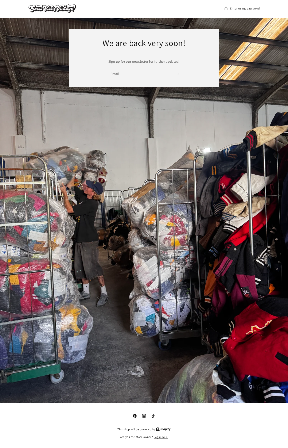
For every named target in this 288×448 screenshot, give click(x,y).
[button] (242, 8)
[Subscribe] (177, 74)
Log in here (161, 437)
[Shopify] (163, 429)
